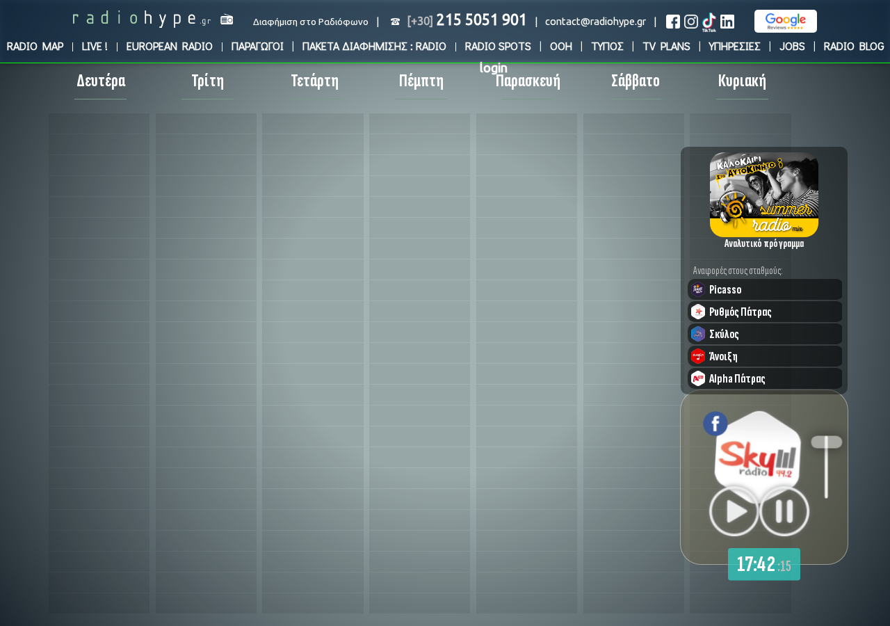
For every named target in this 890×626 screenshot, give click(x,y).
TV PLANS (666, 45)
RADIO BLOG (854, 45)
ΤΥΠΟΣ (607, 45)
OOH (561, 45)
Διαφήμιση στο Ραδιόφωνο (311, 22)
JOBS (792, 45)
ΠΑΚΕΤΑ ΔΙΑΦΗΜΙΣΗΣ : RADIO (374, 45)
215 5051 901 (467, 19)
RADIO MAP (35, 45)
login (494, 68)
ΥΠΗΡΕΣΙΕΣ (735, 45)
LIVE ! (95, 45)
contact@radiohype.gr (595, 21)
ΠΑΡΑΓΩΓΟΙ (258, 45)
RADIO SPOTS (498, 45)
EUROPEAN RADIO (170, 45)
